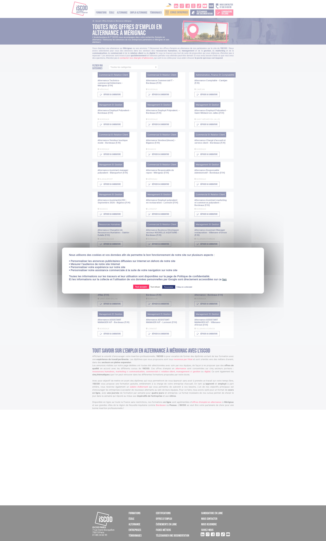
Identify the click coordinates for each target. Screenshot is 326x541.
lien (224, 279)
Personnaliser (168, 287)
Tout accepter (141, 287)
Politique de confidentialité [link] (184, 287)
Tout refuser (155, 287)
